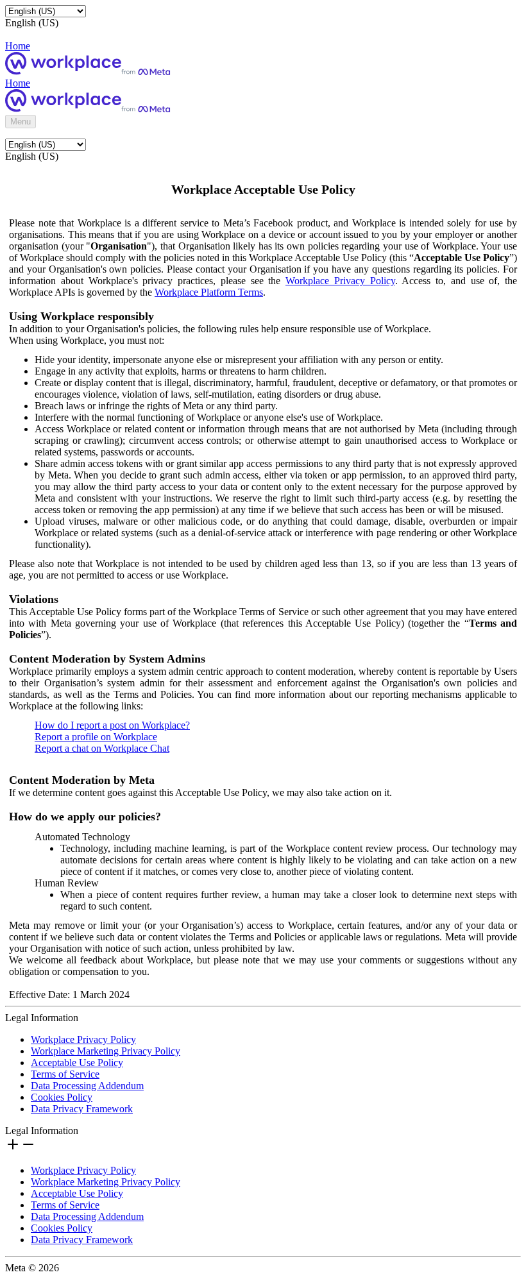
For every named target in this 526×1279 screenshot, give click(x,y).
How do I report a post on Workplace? (112, 725)
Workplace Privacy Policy (340, 280)
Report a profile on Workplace (96, 736)
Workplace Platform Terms (209, 292)
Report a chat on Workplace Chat (102, 748)
